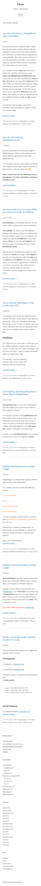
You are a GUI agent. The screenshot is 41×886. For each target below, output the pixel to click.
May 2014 (6, 818)
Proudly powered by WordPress (13, 882)
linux (15, 722)
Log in (4, 861)
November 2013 (8, 826)
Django (6, 778)
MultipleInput (7, 591)
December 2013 (8, 824)
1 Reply (5, 41)
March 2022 (6, 808)
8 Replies (6, 573)
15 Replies (6, 145)
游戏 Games (7, 789)
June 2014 (6, 816)
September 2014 (8, 813)
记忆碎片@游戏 (7, 741)
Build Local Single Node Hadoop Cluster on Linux (19, 638)
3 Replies (6, 645)
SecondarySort (22, 286)
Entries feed (7, 863)
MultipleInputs (22, 551)
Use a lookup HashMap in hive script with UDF (18, 304)
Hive (10, 124)
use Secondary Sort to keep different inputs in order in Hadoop (20, 211)
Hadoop (5, 124)
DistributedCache (8, 450)
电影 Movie (6, 792)
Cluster (5, 722)
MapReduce (23, 121)
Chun (20, 4)
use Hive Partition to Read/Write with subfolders (19, 34)
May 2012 (6, 845)
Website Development (10, 776)
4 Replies (6, 474)
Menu (20, 14)
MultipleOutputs (22, 193)
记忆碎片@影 (7, 749)
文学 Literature (7, 786)
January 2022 (7, 810)
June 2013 (6, 834)
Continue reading (10, 116)
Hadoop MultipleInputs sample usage (19, 467)
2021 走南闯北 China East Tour (12, 744)
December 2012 (8, 837)
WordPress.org (8, 869)
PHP (5, 784)
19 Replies (6, 311)
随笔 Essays (6, 794)
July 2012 (5, 839)
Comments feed (8, 866)
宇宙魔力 (5, 752)
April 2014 (6, 821)
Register (5, 858)
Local (19, 722)
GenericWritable (8, 621)
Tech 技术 (6, 765)
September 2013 (8, 829)
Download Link (18, 664)
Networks (7, 773)
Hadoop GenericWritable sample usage (19, 566)
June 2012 (6, 842)
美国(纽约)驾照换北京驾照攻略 (12, 747)
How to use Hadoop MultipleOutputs (13, 138)
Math (5, 770)
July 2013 (5, 831)
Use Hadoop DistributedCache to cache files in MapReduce (20, 393)
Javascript (7, 781)
